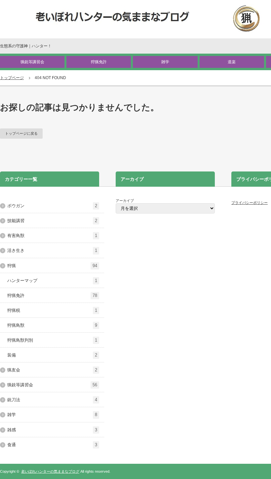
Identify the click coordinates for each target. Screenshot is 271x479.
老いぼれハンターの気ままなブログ (50, 471)
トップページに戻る (21, 133)
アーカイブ (125, 201)
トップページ (12, 77)
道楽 (232, 62)
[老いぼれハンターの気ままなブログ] (148, 18)
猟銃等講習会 (32, 62)
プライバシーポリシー (249, 203)
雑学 (165, 62)
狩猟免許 (99, 62)
